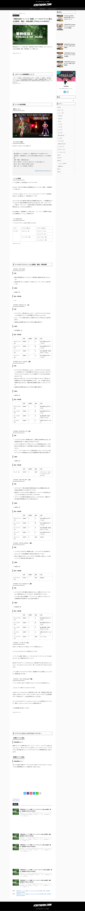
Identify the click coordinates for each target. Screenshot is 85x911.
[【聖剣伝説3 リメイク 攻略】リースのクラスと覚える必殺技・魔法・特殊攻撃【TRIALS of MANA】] (34, 793)
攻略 (14, 800)
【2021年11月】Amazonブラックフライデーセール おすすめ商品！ (69, 26)
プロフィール (32, 8)
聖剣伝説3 (18, 800)
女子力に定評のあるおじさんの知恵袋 (42, 908)
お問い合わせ (42, 8)
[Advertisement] (32, 62)
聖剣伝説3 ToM (17, 799)
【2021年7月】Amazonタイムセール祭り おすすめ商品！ (69, 46)
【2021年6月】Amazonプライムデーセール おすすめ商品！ (69, 54)
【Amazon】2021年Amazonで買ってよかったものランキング (69, 17)
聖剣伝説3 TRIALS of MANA (42, 170)
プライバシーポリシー (52, 8)
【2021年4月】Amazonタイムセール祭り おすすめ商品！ (69, 63)
